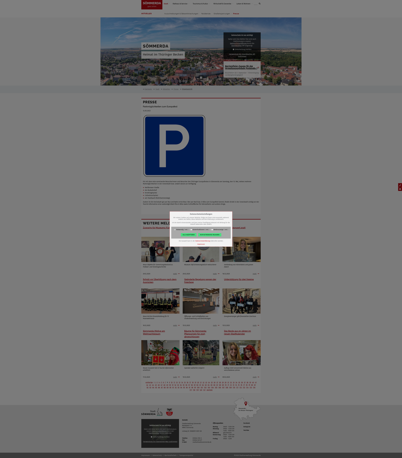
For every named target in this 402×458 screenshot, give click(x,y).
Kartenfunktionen (198, 230)
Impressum (201, 244)
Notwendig (179, 230)
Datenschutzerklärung (202, 241)
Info (186, 229)
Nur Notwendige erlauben (209, 235)
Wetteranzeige (218, 230)
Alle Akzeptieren (189, 235)
